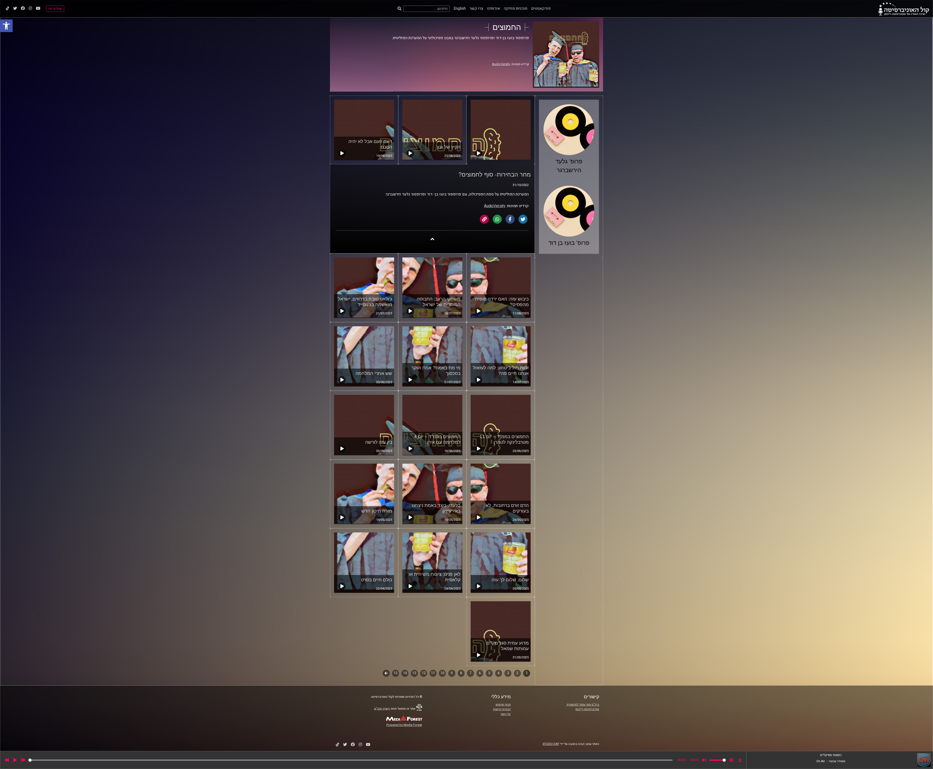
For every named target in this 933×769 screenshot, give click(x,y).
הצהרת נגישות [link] (502, 709)
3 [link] (508, 673)
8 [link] (461, 673)
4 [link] (499, 673)
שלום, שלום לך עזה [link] (510, 579)
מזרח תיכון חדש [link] (376, 510)
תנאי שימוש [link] (503, 704)
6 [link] (480, 673)
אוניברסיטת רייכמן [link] (587, 709)
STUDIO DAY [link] (551, 744)
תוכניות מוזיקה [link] (515, 8)
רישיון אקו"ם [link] (382, 708)
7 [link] (470, 673)
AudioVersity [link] (501, 64)
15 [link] (395, 673)
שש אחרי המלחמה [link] (373, 373)
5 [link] (489, 673)
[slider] (350, 760)
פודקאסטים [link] (541, 8)
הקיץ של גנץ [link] (448, 147)
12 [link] (424, 673)
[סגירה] (432, 238)
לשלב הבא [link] (386, 674)
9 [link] (452, 673)
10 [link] (442, 673)
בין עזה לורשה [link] (378, 442)
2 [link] (517, 673)
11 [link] (433, 673)
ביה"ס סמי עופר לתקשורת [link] (583, 704)
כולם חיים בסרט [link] (376, 579)
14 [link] (405, 673)
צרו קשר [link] (476, 8)
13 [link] (414, 673)
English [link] (460, 8)
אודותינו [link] (493, 8)
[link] (6, 25)
